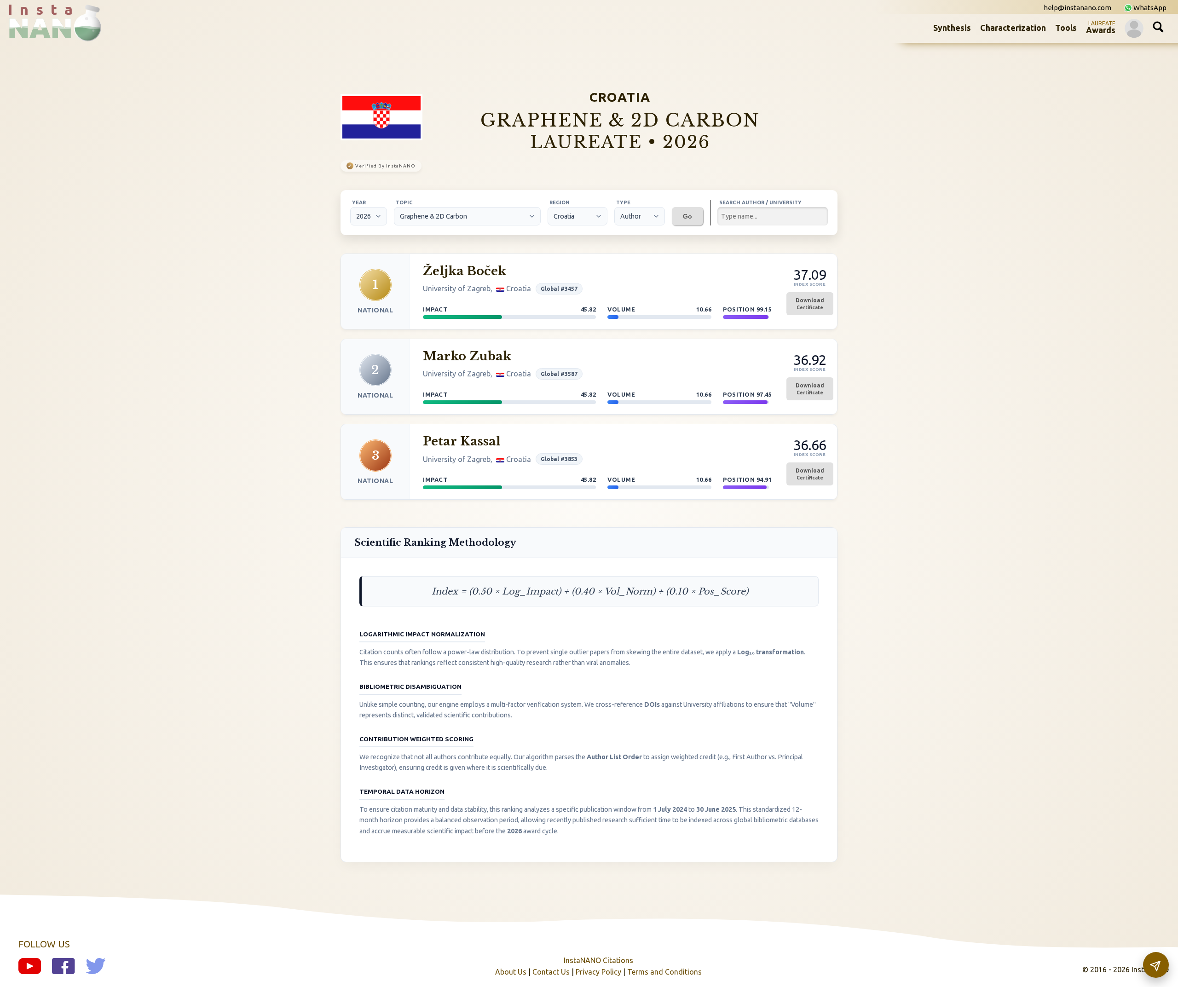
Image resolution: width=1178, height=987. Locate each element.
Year (359, 202)
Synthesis (952, 27)
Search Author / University (760, 202)
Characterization (1013, 27)
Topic (404, 202)
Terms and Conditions (664, 972)
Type (623, 202)
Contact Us (551, 972)
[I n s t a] (46, 34)
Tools (1066, 27)
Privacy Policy (598, 972)
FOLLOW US (44, 944)
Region (559, 202)
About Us (510, 972)
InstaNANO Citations (598, 960)
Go (687, 216)
